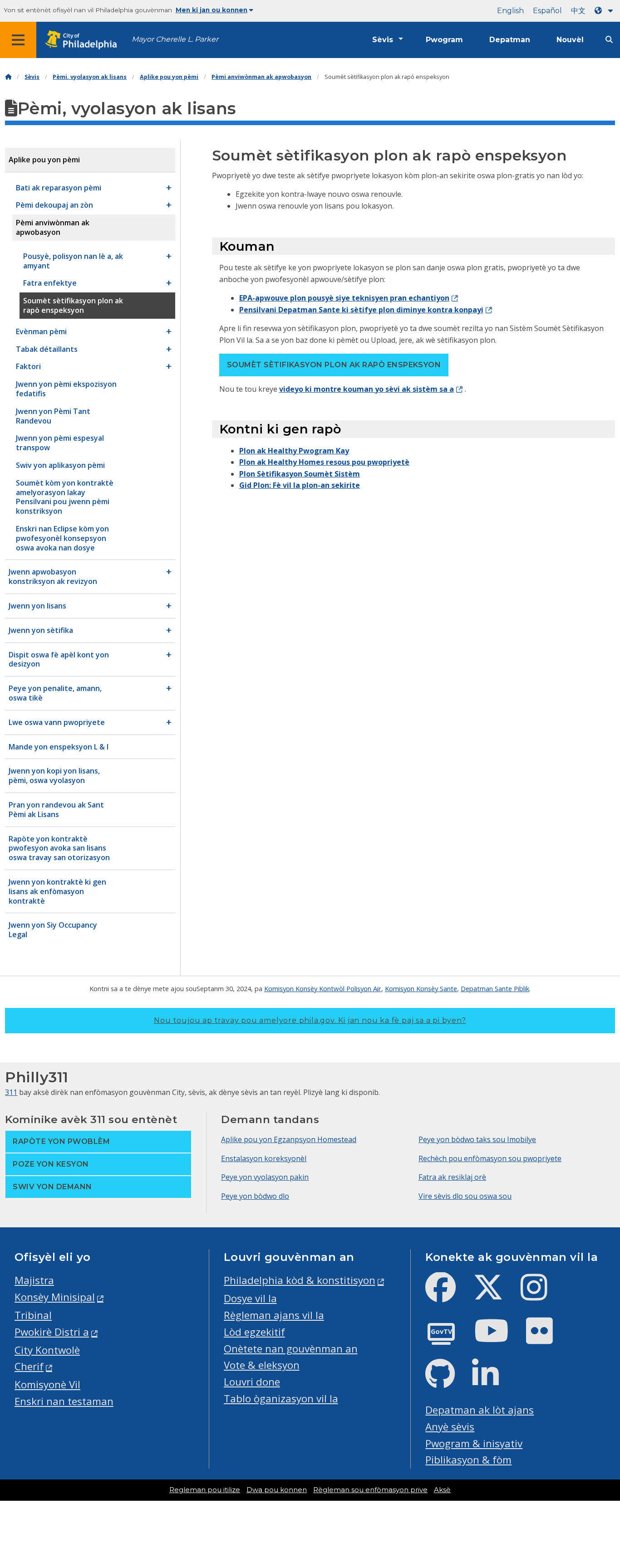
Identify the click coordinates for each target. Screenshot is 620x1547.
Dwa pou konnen (276, 1490)
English (510, 10)
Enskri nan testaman (64, 1401)
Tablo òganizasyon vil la (281, 1398)
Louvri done (252, 1382)
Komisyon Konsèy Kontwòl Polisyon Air (322, 988)
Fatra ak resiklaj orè (452, 1177)
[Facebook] (447, 1295)
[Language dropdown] (605, 10)
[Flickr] (546, 1338)
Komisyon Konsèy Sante (421, 988)
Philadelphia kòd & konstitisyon (299, 1280)
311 (11, 1092)
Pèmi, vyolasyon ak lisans (90, 77)
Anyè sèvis (449, 1427)
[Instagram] (541, 1295)
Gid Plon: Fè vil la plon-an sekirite (299, 485)
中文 (578, 10)
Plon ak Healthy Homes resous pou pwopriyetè (324, 462)
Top (600, 1464)
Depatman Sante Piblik (495, 988)
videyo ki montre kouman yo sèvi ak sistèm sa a (366, 389)
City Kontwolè (47, 1350)
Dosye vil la (250, 1298)
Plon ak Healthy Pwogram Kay (294, 451)
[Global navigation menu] (18, 40)
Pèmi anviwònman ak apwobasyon (261, 77)
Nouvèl (570, 39)
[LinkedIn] (492, 1381)
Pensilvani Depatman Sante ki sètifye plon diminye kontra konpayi (361, 310)
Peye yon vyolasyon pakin (265, 1177)
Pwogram (444, 39)
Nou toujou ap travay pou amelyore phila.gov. (310, 1020)
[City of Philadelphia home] (84, 40)
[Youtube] (498, 1338)
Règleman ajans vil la (274, 1315)
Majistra (34, 1280)
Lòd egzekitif (254, 1332)
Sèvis (382, 39)
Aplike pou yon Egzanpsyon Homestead (288, 1139)
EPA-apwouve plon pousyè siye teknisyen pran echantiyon (344, 298)
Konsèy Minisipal (55, 1297)
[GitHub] (447, 1381)
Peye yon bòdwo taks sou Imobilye (477, 1139)
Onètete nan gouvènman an (291, 1349)
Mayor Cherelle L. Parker (175, 39)
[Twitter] (495, 1295)
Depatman (509, 39)
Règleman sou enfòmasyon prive (370, 1490)
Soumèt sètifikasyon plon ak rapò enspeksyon (334, 364)
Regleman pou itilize (204, 1490)
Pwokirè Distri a (52, 1332)
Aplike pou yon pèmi (169, 77)
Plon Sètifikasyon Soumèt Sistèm (299, 474)
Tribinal (33, 1315)
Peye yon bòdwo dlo (255, 1196)
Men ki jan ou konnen (211, 10)
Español (547, 10)
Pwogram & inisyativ (473, 1443)
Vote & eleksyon (262, 1365)
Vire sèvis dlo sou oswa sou (465, 1196)
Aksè (442, 1490)
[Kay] (8, 77)
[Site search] (609, 40)
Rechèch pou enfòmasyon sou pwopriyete (489, 1158)
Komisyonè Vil (47, 1384)
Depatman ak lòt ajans (479, 1410)
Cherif (29, 1366)
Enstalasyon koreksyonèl (263, 1158)
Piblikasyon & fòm (468, 1460)
